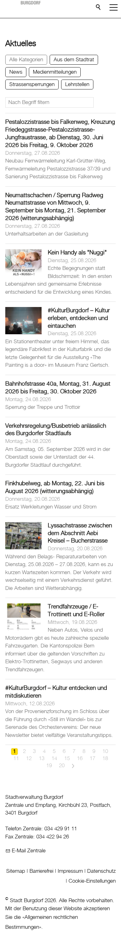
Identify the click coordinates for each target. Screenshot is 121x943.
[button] (114, 7)
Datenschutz (101, 871)
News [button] (15, 72)
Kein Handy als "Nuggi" (77, 253)
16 (80, 758)
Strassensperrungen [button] (32, 84)
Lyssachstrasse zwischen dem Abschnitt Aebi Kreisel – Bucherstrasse (80, 533)
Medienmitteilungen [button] (55, 72)
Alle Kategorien (26, 60)
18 (105, 758)
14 (54, 758)
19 (49, 765)
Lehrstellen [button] (77, 84)
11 (16, 758)
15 (67, 758)
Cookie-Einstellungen (92, 881)
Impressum (70, 871)
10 (105, 751)
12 (29, 758)
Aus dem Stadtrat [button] (74, 60)
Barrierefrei (41, 871)
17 (92, 758)
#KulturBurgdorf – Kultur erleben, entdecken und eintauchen (79, 318)
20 (62, 765)
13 (41, 758)
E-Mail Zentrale (29, 851)
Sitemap (15, 871)
